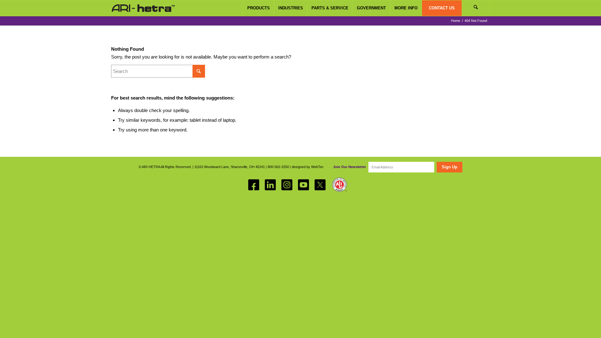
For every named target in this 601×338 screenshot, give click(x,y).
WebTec (317, 167)
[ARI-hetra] (143, 8)
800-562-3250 (278, 167)
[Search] (476, 8)
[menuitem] (258, 8)
